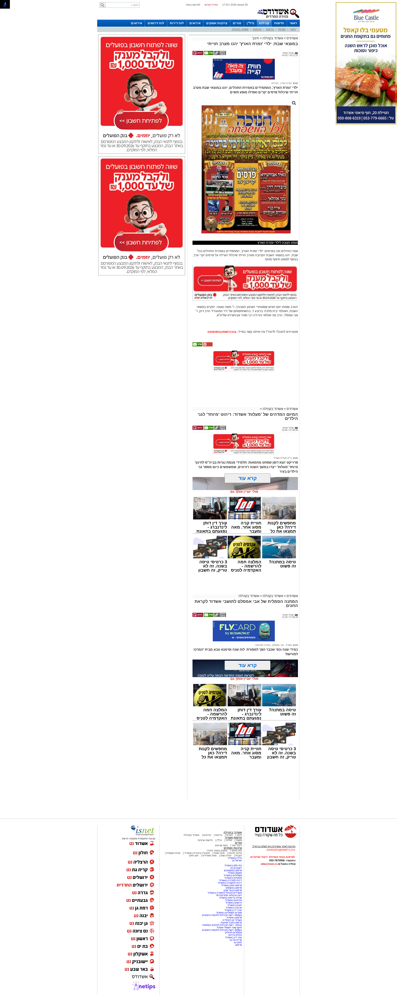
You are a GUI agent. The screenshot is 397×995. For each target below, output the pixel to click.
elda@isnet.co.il (270, 864)
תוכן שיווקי (236, 850)
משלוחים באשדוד (233, 875)
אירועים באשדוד (233, 900)
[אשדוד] (278, 18)
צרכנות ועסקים (216, 23)
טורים (237, 23)
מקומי (239, 840)
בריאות (270, 29)
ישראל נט (237, 860)
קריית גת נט (236, 940)
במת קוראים (221, 845)
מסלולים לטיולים (233, 932)
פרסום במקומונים (233, 870)
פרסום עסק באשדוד (231, 885)
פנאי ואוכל (219, 853)
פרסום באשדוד (234, 917)
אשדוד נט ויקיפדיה (232, 920)
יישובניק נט (236, 867)
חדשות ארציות (205, 840)
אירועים (195, 23)
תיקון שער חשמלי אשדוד (229, 927)
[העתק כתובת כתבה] (220, 54)
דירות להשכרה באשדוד (230, 882)
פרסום (238, 944)
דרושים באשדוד (233, 902)
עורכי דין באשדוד (233, 910)
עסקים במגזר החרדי (217, 850)
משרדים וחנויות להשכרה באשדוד (224, 892)
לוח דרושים (156, 23)
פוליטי (229, 840)
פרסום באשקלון (234, 887)
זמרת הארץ (286, 83)
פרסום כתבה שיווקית (231, 922)
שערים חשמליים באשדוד (229, 912)
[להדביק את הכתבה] (207, 345)
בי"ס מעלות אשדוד (283, 458)
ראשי (293, 23)
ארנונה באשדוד (234, 907)
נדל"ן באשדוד (235, 858)
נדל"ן (250, 23)
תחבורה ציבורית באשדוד (197, 853)
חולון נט (237, 942)
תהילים (275, 83)
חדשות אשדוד (233, 837)
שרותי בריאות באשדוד (230, 897)
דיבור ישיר (237, 845)
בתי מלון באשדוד (233, 865)
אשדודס (292, 38)
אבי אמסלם (278, 645)
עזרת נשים (225, 855)
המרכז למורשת (262, 645)
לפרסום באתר (193, 4)
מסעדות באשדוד (233, 877)
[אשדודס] (272, 837)
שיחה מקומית (173, 853)
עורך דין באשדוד (233, 937)
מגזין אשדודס (209, 855)
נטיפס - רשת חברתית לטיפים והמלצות (222, 925)
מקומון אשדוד (235, 872)
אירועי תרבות (235, 853)
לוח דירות (177, 23)
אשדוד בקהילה (240, 29)
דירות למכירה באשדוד (230, 880)
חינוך (293, 29)
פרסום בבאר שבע (233, 890)
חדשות (279, 23)
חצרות (282, 29)
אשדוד (288, 645)
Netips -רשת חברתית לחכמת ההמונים (222, 915)
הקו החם (193, 855)
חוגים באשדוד (234, 905)
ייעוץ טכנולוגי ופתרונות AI (229, 895)
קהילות (264, 23)
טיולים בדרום (235, 935)
